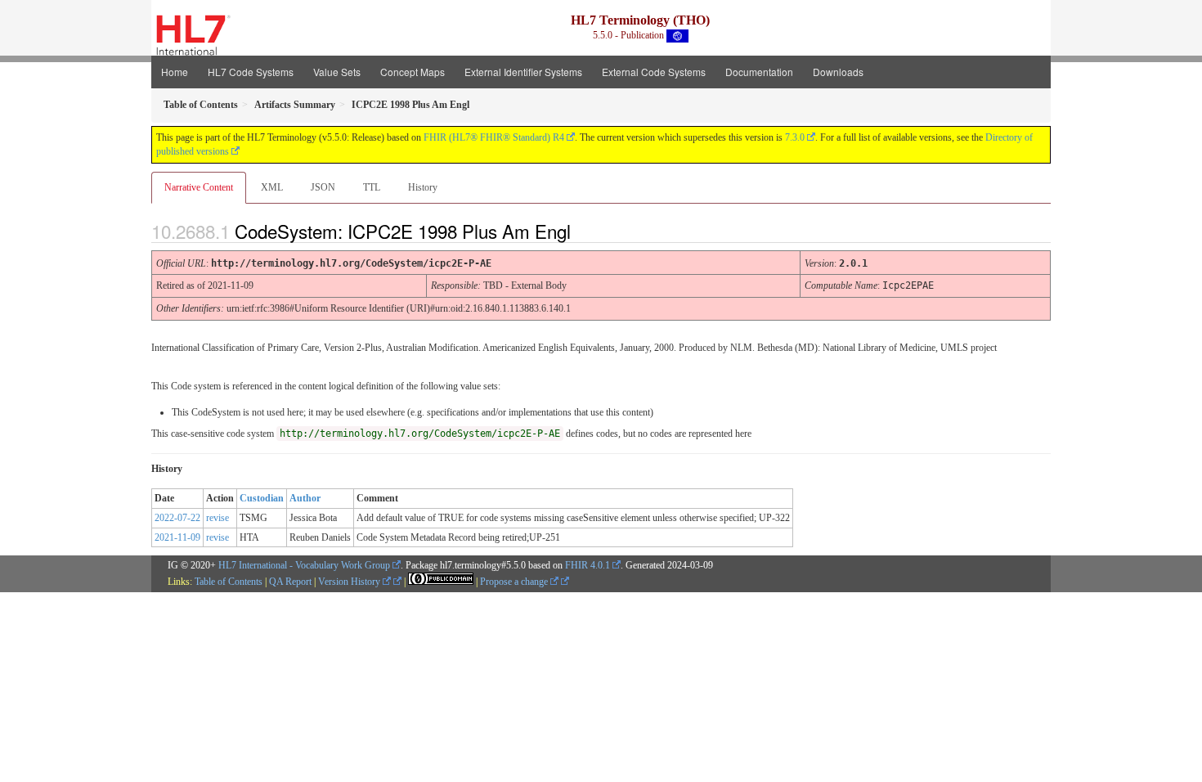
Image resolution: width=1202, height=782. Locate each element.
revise (217, 518)
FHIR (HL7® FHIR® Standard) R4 (494, 137)
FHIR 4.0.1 (587, 565)
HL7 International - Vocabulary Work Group (304, 565)
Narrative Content (198, 187)
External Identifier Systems (523, 72)
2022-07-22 (177, 518)
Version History (350, 581)
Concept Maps (412, 72)
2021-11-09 (177, 537)
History (422, 187)
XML (272, 187)
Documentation (759, 72)
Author (305, 498)
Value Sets (337, 72)
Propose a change (515, 581)
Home (174, 72)
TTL (371, 187)
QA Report (290, 581)
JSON (323, 187)
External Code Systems (654, 72)
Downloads (838, 72)
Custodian (262, 498)
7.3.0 (795, 137)
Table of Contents (228, 581)
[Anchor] (585, 231)
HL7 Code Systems (251, 72)
